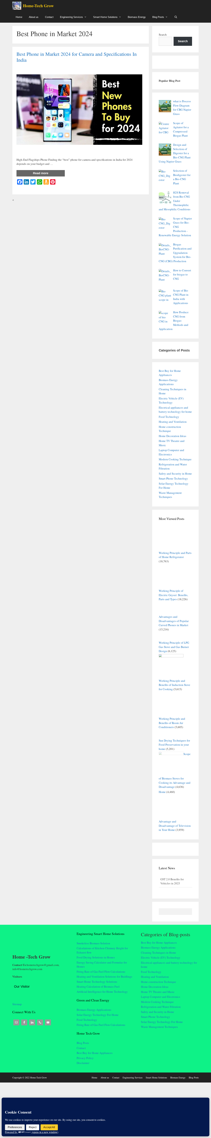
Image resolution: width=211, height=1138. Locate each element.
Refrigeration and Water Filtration (161, 1007)
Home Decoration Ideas (172, 436)
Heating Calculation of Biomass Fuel (98, 986)
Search (163, 34)
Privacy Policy (85, 1058)
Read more (40, 173)
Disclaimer (83, 1063)
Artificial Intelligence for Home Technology (102, 992)
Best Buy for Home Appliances (95, 1053)
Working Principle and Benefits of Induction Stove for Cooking (174, 685)
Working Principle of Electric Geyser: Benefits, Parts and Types (173, 595)
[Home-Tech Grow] (17, 5)
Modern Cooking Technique (175, 459)
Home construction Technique (158, 982)
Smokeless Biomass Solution (93, 943)
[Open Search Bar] (176, 17)
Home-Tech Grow (38, 6)
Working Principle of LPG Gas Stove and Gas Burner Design (174, 647)
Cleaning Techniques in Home (158, 952)
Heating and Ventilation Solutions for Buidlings (104, 976)
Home (19, 17)
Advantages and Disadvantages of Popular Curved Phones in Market (174, 621)
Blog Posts (158, 17)
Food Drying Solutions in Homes (96, 957)
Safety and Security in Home (175, 473)
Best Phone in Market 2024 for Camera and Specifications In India (76, 57)
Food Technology (169, 417)
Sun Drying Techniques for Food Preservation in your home (174, 745)
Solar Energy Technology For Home (98, 1015)
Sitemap (17, 1004)
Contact (49, 17)
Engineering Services (71, 17)
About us (33, 17)
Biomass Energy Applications (94, 1010)
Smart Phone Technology (173, 478)
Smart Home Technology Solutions (97, 982)
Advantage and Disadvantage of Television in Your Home (175, 826)
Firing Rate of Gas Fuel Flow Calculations (101, 972)
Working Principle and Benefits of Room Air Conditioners (172, 723)
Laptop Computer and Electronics (160, 997)
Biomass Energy (137, 17)
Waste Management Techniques (159, 1027)
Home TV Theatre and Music (158, 992)
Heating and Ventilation (173, 422)
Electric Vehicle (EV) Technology (160, 957)
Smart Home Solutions (105, 17)
